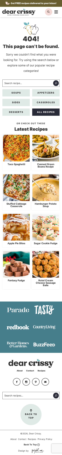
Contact (30, 371)
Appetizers (45, 92)
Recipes (41, 371)
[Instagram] (26, 382)
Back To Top (31, 416)
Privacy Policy (45, 439)
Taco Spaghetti (16, 164)
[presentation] (16, 148)
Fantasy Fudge (16, 280)
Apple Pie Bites (16, 243)
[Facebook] (16, 382)
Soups (16, 92)
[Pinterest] (35, 382)
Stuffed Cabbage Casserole (16, 205)
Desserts (16, 112)
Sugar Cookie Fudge (45, 243)
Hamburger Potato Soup (46, 205)
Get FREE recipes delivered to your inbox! (33, 3)
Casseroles (46, 102)
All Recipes (46, 112)
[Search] (56, 83)
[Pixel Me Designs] (37, 450)
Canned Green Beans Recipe (45, 165)
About (20, 371)
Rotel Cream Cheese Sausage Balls (46, 282)
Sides (16, 102)
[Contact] (45, 382)
